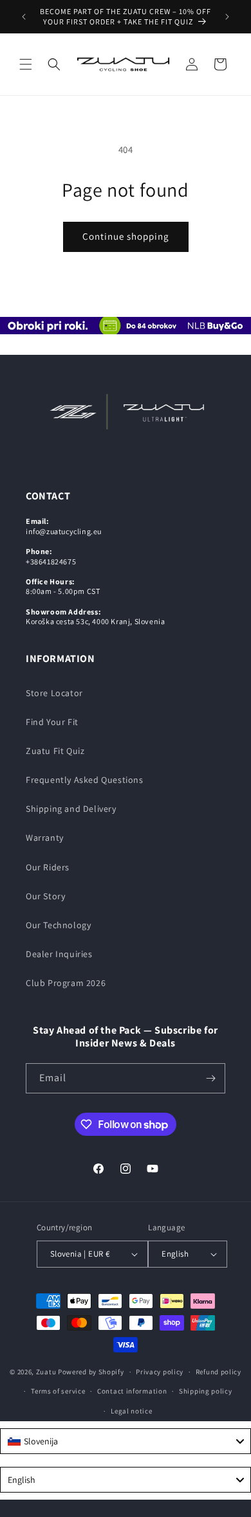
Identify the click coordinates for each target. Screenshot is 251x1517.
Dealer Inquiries (59, 954)
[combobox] (125, 1441)
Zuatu (46, 1371)
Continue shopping (125, 236)
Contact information (132, 1391)
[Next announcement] (227, 17)
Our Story (45, 896)
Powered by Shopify (91, 1371)
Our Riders (48, 867)
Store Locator (54, 693)
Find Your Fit (52, 722)
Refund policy (218, 1371)
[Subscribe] (210, 1078)
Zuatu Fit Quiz (55, 751)
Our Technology (58, 925)
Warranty (45, 837)
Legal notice (131, 1410)
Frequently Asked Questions (85, 779)
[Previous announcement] (24, 17)
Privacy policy (159, 1371)
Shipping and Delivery (71, 808)
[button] (26, 64)
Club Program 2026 (66, 983)
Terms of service (58, 1391)
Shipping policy (205, 1391)
